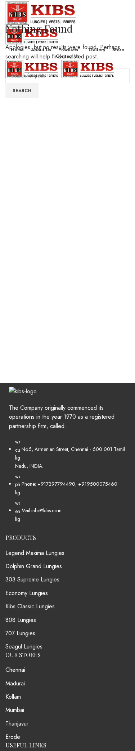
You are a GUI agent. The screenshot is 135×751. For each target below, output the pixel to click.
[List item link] (67, 484)
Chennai (15, 670)
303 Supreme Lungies (32, 580)
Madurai (15, 684)
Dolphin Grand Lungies (33, 566)
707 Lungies (20, 633)
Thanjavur (16, 724)
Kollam (13, 697)
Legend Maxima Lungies (34, 553)
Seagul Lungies (23, 647)
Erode (12, 737)
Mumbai (14, 710)
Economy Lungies (26, 593)
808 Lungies (20, 620)
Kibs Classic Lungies (30, 606)
